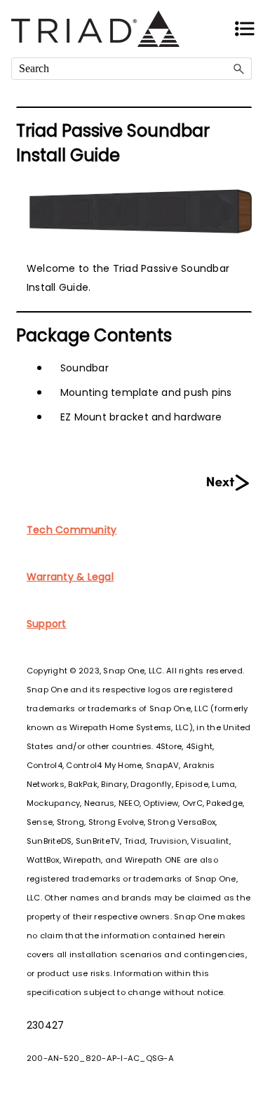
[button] (239, 68)
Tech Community (72, 530)
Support (47, 624)
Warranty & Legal (70, 577)
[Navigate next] (227, 482)
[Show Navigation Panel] (244, 29)
